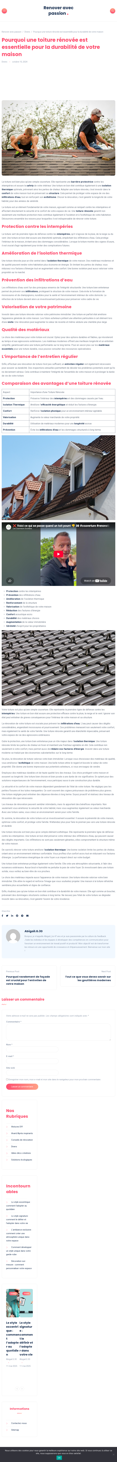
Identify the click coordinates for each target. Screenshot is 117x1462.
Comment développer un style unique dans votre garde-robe (19, 1251)
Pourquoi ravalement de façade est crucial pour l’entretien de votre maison (28, 980)
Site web (10, 1068)
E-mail (10, 1056)
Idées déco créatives (21, 1153)
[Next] (22, 1389)
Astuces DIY (17, 1126)
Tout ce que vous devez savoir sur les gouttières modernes (88, 978)
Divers (4, 62)
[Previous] (17, 1389)
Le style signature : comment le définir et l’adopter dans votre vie (17, 1219)
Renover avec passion (58, 10)
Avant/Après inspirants (22, 1133)
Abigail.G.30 (34, 931)
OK (59, 1458)
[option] (13, 1328)
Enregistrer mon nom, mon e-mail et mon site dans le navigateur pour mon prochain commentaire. (55, 1079)
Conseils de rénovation (22, 1140)
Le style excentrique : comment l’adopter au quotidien (18, 1206)
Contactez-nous (19, 1423)
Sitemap (15, 1430)
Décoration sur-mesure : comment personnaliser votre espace (19, 1265)
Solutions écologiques (21, 1159)
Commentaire (13, 1021)
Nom (9, 1044)
